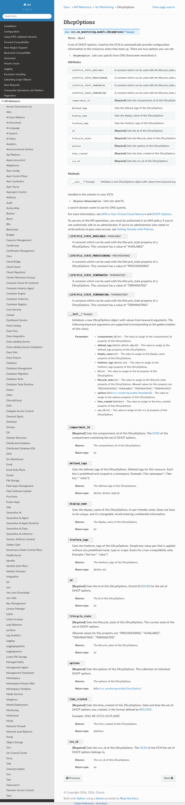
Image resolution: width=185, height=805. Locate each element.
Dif (8, 432)
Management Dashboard (20, 673)
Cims (9, 256)
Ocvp (9, 758)
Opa (8, 779)
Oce (8, 747)
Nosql (9, 737)
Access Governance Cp (19, 106)
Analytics (11, 144)
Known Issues (12, 63)
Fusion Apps (13, 502)
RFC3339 (145, 709)
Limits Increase (14, 619)
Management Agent (17, 667)
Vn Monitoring (104, 7)
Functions (11, 496)
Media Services (14, 694)
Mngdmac (12, 699)
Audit (9, 203)
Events (10, 475)
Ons (8, 774)
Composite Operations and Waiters (23, 90)
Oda (8, 763)
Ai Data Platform (15, 117)
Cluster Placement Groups (20, 277)
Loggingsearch (14, 651)
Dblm (9, 395)
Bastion (10, 213)
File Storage (12, 480)
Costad (10, 315)
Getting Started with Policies (135, 229)
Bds (8, 224)
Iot (7, 582)
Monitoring (12, 710)
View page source (163, 7)
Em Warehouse (14, 459)
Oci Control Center (16, 753)
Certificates (12, 245)
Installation (10, 26)
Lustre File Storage (16, 657)
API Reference (12, 101)
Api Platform (13, 154)
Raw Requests (12, 85)
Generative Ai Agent (17, 518)
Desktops (11, 421)
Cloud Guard (13, 267)
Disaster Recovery (16, 437)
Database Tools (14, 379)
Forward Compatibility (16, 42)
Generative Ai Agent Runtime (22, 523)
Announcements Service (19, 149)
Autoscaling (12, 208)
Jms (8, 587)
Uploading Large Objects (17, 79)
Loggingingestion (15, 646)
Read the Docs (129, 798)
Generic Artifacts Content (20, 539)
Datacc (10, 390)
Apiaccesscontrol (15, 160)
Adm (9, 112)
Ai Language (13, 128)
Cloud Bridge (13, 261)
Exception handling (14, 74)
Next (167, 778)
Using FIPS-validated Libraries (20, 37)
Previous (74, 778)
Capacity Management (18, 240)
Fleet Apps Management (19, 486)
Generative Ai (13, 512)
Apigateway (12, 165)
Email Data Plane (15, 470)
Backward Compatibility (17, 53)
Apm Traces (12, 187)
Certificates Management (20, 251)
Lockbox (11, 630)
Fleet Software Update (18, 491)
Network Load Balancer (19, 731)
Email (9, 464)
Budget (10, 234)
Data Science (13, 357)
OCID (156, 433)
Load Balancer (14, 624)
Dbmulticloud (14, 400)
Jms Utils (11, 598)
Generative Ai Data (16, 528)
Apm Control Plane (16, 176)
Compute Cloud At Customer (22, 283)
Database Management (19, 368)
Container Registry (16, 304)
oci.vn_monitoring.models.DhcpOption (118, 688)
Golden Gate (13, 544)
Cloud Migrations (15, 272)
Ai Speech (11, 133)
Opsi (8, 795)
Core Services (13, 309)
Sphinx (81, 798)
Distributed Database (18, 443)
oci (28, 4)
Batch (9, 219)
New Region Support (15, 47)
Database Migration (17, 373)
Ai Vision (11, 138)
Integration (12, 576)
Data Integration (15, 336)
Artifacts (11, 197)
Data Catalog (13, 325)
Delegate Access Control (19, 411)
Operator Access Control (20, 790)
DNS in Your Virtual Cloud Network (123, 214)
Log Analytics (13, 635)
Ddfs (9, 405)
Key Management (16, 603)
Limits (9, 614)
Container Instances (17, 299)
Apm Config (13, 170)
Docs (67, 7)
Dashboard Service (16, 320)
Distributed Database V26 (20, 448)
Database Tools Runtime (19, 384)
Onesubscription (15, 769)
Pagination (10, 95)
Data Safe (11, 352)
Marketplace (13, 678)
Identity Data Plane (17, 566)
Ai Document (13, 122)
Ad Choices (101, 803)
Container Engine (15, 293)
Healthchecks (13, 555)
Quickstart (10, 58)
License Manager (15, 608)
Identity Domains (16, 571)
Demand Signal (14, 416)
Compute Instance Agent (20, 288)
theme (100, 798)
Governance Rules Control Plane (24, 550)
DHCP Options (161, 214)
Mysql (9, 721)
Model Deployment (17, 704)
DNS (9, 454)
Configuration (12, 31)
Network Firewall (15, 726)
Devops (10, 427)
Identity (10, 560)
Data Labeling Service (18, 341)
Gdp (8, 507)
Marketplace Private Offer (20, 683)
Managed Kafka (15, 662)
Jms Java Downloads (18, 592)
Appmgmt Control (16, 192)
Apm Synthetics (15, 181)
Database (11, 363)
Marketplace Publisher (18, 689)
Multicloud (12, 715)
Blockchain (12, 229)
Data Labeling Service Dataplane (24, 347)
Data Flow (12, 331)
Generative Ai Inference (19, 534)
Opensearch (13, 785)
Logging (8, 69)
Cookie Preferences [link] (84, 803)
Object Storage (14, 742)
